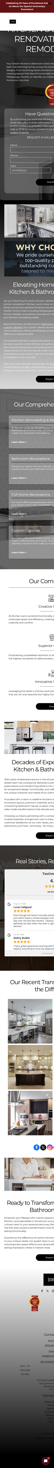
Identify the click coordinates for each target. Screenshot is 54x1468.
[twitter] (43, 1147)
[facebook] (37, 1147)
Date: (13, 166)
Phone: (14, 155)
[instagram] (50, 1147)
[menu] (50, 3)
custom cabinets (13, 327)
